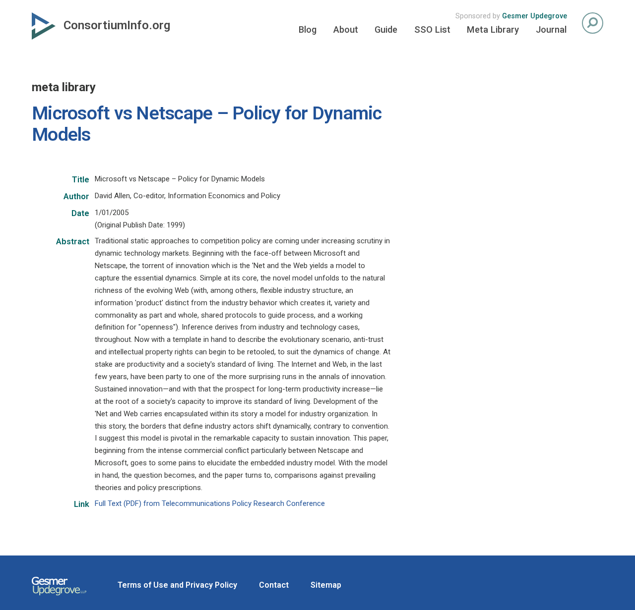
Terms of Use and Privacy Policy (177, 585)
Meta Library (493, 29)
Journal (551, 29)
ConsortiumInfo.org (117, 25)
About (345, 29)
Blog (308, 29)
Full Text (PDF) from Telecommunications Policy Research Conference (210, 503)
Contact (274, 585)
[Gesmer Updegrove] (59, 596)
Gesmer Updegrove (534, 16)
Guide (386, 29)
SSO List (432, 29)
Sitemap (326, 585)
